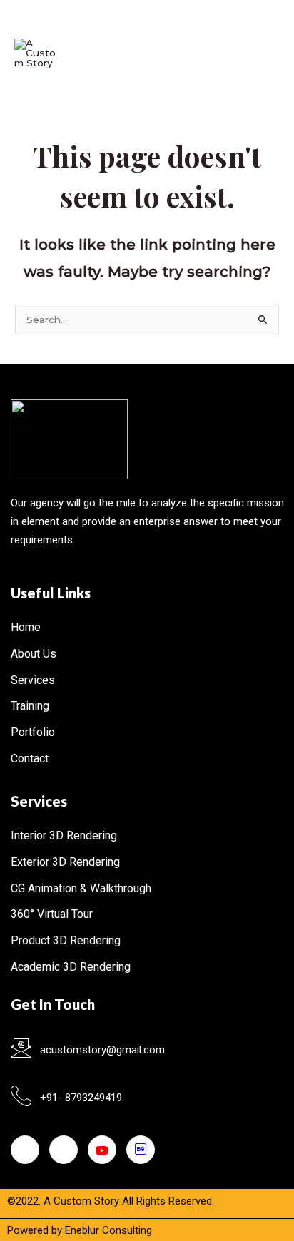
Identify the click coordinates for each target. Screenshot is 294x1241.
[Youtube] (102, 1149)
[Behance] (140, 1149)
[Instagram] (63, 1149)
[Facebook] (25, 1149)
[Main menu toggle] (262, 53)
